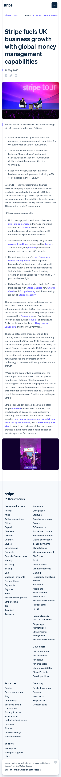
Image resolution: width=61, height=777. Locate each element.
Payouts (9, 589)
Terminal (9, 609)
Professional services (44, 600)
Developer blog (41, 676)
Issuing (8, 568)
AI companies (40, 564)
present (31, 247)
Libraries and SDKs (42, 667)
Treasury (9, 614)
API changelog (40, 663)
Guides (8, 688)
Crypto (8, 543)
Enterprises (39, 510)
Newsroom (11, 15)
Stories (37, 15)
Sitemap (9, 728)
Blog (7, 696)
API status (38, 659)
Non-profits (39, 596)
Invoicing (9, 564)
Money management (43, 552)
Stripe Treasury (27, 294)
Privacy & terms (13, 712)
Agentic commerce (43, 518)
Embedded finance (42, 531)
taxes (48, 243)
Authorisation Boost (15, 518)
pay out (26, 227)
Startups (37, 514)
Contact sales (40, 704)
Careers (37, 692)
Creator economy (42, 568)
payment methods (18, 243)
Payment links (12, 580)
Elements (10, 552)
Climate (9, 535)
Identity (9, 560)
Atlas (7, 514)
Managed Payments (15, 576)
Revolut (33, 319)
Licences (9, 724)
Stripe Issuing (27, 291)
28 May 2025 (11, 70)
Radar (8, 593)
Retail (36, 608)
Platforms (38, 556)
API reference (40, 655)
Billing (8, 523)
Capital (8, 527)
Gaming (37, 572)
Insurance (38, 584)
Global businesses (42, 539)
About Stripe (50, 15)
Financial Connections (16, 556)
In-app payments (41, 543)
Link (7, 572)
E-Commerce (39, 527)
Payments (10, 585)
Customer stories (14, 692)
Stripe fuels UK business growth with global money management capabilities (30, 46)
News (28, 15)
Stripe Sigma (11, 601)
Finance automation (43, 535)
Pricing (8, 510)
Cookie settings (13, 732)
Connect (9, 539)
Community (11, 700)
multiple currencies (18, 223)
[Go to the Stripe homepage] (8, 494)
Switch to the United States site (22, 769)
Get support (11, 748)
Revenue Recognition (16, 597)
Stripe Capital (34, 287)
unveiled (16, 408)
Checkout (10, 531)
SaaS (35, 560)
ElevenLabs (26, 316)
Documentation (41, 651)
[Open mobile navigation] (54, 5)
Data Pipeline (11, 547)
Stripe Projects (40, 672)
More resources (13, 736)
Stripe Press (39, 700)
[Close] (55, 762)
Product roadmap (42, 688)
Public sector (39, 604)
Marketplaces (40, 547)
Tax (7, 605)
